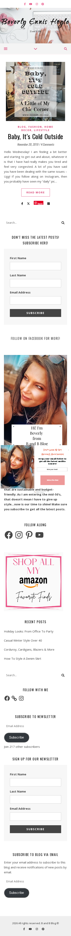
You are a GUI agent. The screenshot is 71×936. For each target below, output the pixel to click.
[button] (52, 452)
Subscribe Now (53, 480)
